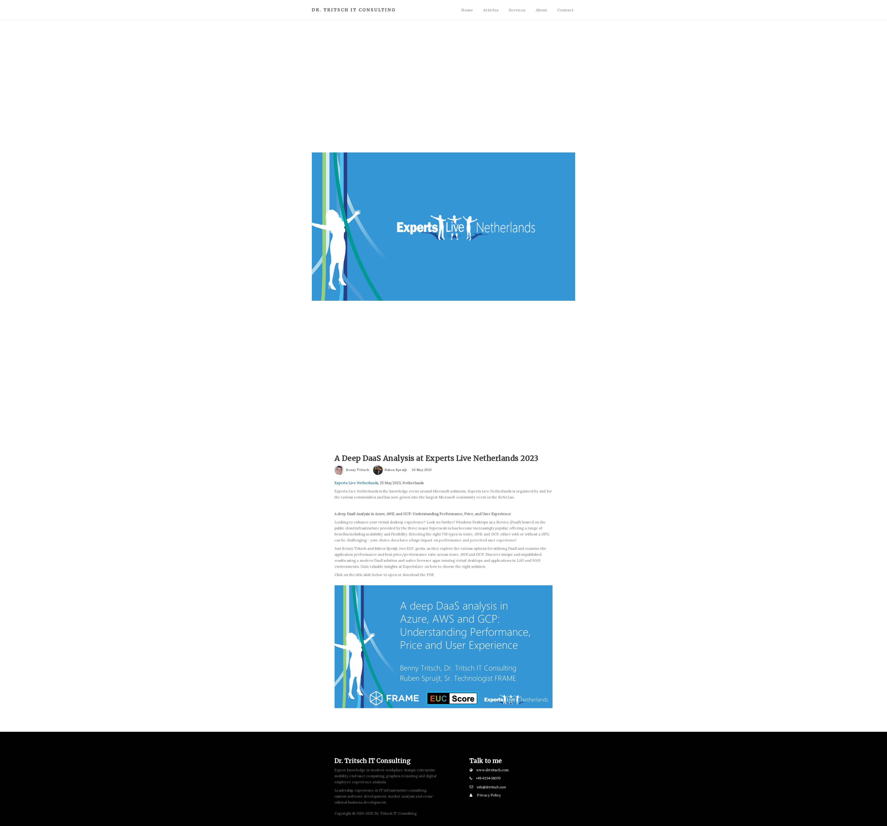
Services (517, 10)
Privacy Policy (488, 795)
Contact (565, 10)
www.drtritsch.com (492, 770)
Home (467, 10)
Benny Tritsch (357, 470)
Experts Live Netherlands (356, 483)
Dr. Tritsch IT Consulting (354, 9)
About (541, 10)
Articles (491, 10)
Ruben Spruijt (395, 470)
